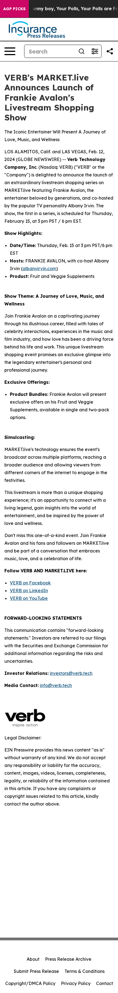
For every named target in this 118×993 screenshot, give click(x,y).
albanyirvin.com (39, 268)
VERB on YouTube (29, 598)
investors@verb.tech (71, 673)
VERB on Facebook (30, 583)
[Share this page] (110, 51)
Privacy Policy (76, 983)
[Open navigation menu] (9, 51)
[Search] (81, 51)
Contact (104, 983)
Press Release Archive (68, 959)
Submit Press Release (36, 971)
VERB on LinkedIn (29, 590)
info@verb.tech (56, 685)
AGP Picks (14, 8)
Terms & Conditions (84, 971)
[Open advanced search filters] (94, 51)
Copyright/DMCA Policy (30, 983)
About (33, 959)
